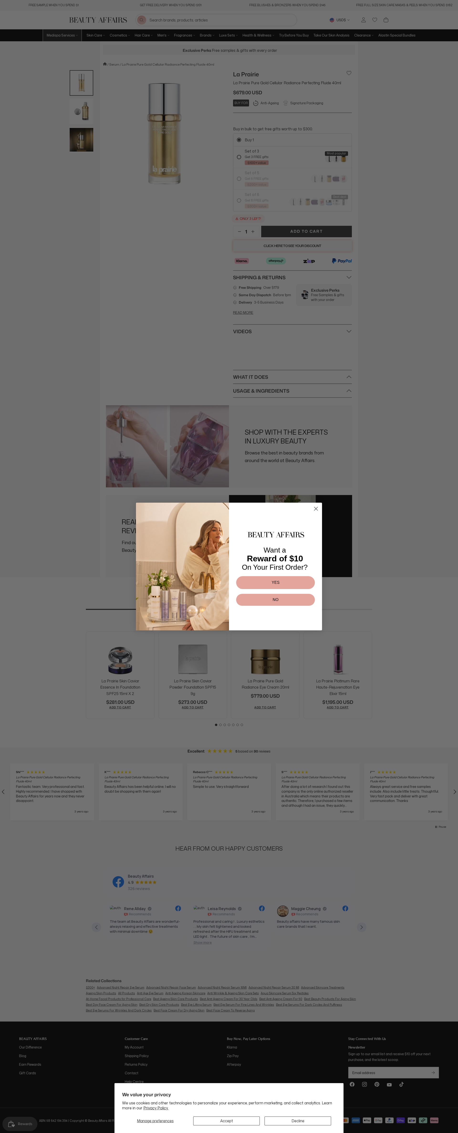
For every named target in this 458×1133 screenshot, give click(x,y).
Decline (297, 1120)
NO (275, 600)
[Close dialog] (316, 509)
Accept (226, 1120)
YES (276, 582)
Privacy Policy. (155, 1108)
